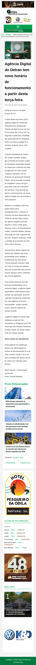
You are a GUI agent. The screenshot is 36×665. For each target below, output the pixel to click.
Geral (21, 457)
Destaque (8, 34)
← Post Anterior (10, 463)
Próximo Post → (25, 463)
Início (2, 34)
